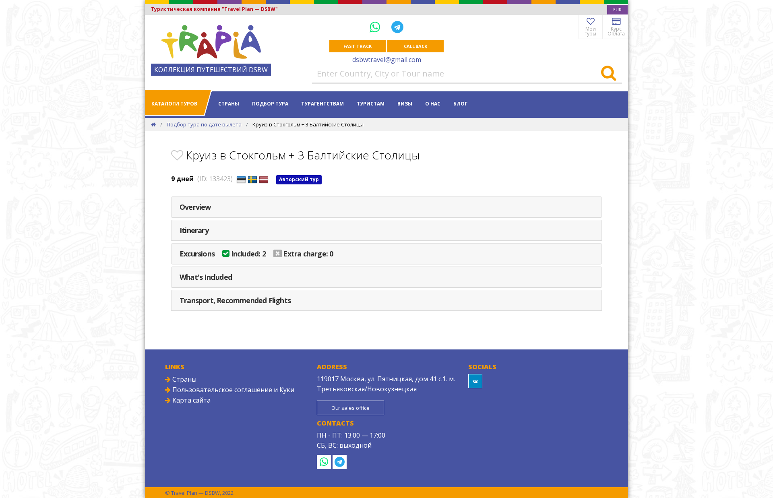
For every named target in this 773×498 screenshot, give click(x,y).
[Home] (153, 124)
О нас (432, 103)
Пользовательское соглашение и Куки (232, 389)
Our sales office (350, 407)
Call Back (415, 46)
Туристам (370, 103)
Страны (228, 103)
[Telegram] (397, 27)
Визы (404, 103)
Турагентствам (322, 103)
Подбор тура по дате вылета (204, 124)
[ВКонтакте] (475, 381)
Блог (460, 103)
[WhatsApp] (376, 27)
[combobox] (617, 9)
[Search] (608, 74)
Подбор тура (270, 103)
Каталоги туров (174, 103)
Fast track (357, 46)
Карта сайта (191, 400)
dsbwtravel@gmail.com (386, 59)
